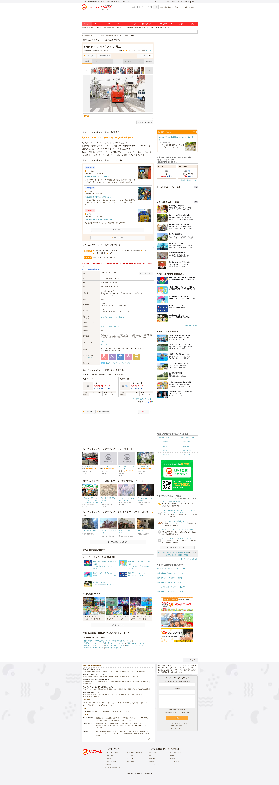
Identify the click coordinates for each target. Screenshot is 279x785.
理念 (150, 755)
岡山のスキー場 (99, 694)
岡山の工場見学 (87, 676)
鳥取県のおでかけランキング (122, 641)
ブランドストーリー (175, 752)
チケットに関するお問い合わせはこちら (177, 723)
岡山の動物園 (96, 671)
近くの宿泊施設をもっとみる (118, 542)
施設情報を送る (105, 56)
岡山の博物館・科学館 (125, 689)
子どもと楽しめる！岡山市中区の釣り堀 (171, 587)
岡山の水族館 (146, 689)
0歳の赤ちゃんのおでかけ (166, 437)
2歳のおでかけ (167, 442)
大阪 (140, 27)
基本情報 (87, 61)
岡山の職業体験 (134, 676)
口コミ (118, 61)
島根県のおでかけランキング (94, 643)
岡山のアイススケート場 (112, 694)
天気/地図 (149, 61)
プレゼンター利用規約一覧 (134, 752)
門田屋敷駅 (109, 326)
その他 (103, 341)
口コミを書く (90, 56)
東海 (118, 27)
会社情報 (172, 758)
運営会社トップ (153, 752)
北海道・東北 (86, 27)
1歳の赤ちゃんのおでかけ (187, 437)
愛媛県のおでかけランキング (94, 648)
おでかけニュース (166, 24)
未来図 (172, 755)
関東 (98, 27)
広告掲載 (108, 758)
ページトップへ (191, 660)
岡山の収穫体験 (124, 676)
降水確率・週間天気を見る (142, 399)
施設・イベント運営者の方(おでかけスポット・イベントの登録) (112, 711)
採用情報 (151, 761)
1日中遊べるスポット (191, 7)
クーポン (107, 61)
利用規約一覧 (109, 755)
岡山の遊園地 (87, 671)
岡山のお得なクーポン (89, 682)
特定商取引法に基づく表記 (113, 768)
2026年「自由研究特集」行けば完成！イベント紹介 (98, 705)
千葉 (109, 27)
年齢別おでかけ (147, 24)
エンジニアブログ (154, 764)
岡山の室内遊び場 (103, 689)
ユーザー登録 (87, 711)
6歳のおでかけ (167, 450)
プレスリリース (174, 761)
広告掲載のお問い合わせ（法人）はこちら (177, 712)
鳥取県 (169, 552)
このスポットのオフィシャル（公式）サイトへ (114, 317)
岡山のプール (134, 671)
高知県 (186, 555)
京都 (143, 27)
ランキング (132, 24)
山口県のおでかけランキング (94, 645)
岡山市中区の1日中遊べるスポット (169, 582)
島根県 (174, 552)
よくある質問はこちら (177, 725)
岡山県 (180, 552)
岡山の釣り (118, 671)
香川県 (174, 555)
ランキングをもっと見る (189, 559)
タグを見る (104, 344)
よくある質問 (130, 755)
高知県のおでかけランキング (115, 648)
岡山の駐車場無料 (116, 682)
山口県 (192, 552)
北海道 (93, 27)
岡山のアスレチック (128, 682)
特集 (192, 24)
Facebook (108, 764)
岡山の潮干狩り (125, 694)
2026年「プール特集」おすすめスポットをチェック (132, 703)
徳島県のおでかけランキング (115, 645)
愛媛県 (180, 555)
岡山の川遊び (87, 684)
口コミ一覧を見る (118, 230)
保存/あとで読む (171, 2)
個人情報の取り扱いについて (177, 710)
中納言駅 (116, 326)
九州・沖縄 (163, 27)
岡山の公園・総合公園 (142, 682)
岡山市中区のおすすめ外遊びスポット (170, 591)
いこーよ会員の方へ (177, 728)
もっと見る (148, 739)
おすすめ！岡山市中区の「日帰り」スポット (172, 569)
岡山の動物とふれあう (111, 676)
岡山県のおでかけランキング (115, 643)
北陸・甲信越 (129, 27)
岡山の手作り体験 (99, 676)
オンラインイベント (114, 24)
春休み (162, 7)
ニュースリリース (110, 761)
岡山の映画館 (113, 689)
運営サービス (152, 758)
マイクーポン (159, 2)
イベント (98, 24)
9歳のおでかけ (187, 454)
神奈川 (106, 27)
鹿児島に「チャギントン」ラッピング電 (118, 363)
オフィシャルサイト (146, 273)
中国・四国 (154, 27)
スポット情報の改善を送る (91, 269)
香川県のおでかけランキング (136, 645)
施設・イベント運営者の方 (113, 752)
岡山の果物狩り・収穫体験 (91, 696)
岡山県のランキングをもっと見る (177, 547)
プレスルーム (130, 758)
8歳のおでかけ (167, 454)
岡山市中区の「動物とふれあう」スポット (171, 573)
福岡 (168, 27)
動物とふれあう (179, 7)
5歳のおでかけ (187, 446)
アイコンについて (88, 358)
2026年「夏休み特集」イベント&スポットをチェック (99, 703)
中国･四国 (161, 552)
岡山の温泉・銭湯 (88, 694)
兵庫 (147, 27)
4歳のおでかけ (167, 446)
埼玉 (113, 27)
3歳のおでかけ (187, 442)
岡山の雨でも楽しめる (89, 689)
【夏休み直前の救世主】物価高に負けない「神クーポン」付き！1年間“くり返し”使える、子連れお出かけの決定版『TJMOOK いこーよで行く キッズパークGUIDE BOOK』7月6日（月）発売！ (123, 726)
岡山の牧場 (125, 671)
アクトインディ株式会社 (171, 749)
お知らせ (128, 61)
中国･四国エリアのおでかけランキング (97, 641)
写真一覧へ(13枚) (146, 122)
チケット (97, 61)
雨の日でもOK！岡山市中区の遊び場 (169, 578)
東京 (101, 27)
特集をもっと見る (191, 325)
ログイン (194, 2)
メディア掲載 (130, 761)
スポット (87, 24)
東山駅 (103, 326)
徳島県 (168, 555)
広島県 (186, 552)
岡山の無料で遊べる (103, 682)
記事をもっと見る (118, 625)
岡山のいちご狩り (137, 694)
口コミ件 (148, 50)
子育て (181, 24)
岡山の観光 (142, 671)
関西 (136, 27)
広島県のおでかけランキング (136, 643)
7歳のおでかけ (187, 450)
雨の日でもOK (169, 7)
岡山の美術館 (137, 689)
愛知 (121, 27)
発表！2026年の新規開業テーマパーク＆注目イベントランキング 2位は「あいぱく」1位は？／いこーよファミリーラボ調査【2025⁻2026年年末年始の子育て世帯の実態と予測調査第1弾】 (122, 733)
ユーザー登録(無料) (183, 2)
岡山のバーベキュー (107, 671)
